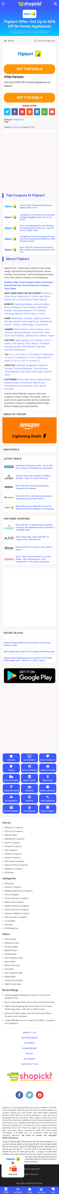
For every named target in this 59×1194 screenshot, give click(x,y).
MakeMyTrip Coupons (14, 838)
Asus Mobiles (29, 307)
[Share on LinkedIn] (37, 111)
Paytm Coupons (12, 842)
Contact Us (29, 1064)
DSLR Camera (17, 335)
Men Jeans (38, 371)
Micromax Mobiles (22, 310)
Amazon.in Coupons (14, 827)
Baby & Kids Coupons (14, 902)
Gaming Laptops (12, 346)
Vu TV (12, 354)
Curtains (28, 318)
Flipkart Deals (11, 835)
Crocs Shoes (39, 385)
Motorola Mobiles (13, 307)
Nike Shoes (30, 379)
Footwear (9, 388)
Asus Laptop (31, 343)
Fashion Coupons (13, 887)
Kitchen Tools (20, 321)
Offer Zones (10, 939)
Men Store (44, 296)
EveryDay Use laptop (14, 349)
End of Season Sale (28, 299)
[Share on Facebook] (14, 111)
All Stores (9, 872)
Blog (29, 1053)
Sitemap (29, 1058)
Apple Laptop (22, 340)
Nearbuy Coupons (13, 853)
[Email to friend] (52, 111)
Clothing (20, 365)
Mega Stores (18, 119)
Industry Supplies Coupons (17, 913)
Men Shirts (26, 371)
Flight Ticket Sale (13, 984)
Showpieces (46, 321)
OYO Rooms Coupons (14, 861)
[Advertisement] (29, 162)
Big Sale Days (11, 950)
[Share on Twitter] (7, 111)
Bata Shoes (39, 382)
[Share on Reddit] (29, 111)
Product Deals (11, 946)
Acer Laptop (36, 340)
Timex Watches (12, 371)
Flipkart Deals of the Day (39, 282)
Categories (29, 1037)
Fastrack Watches (23, 368)
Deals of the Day (12, 965)
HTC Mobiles (39, 310)
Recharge (9, 883)
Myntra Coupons (12, 857)
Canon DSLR (38, 332)
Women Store (11, 299)
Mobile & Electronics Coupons (19, 890)
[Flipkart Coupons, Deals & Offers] (29, 14)
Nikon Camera (21, 329)
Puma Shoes (26, 382)
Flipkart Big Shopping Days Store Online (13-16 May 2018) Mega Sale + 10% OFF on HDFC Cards (28, 659)
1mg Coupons (11, 850)
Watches (42, 365)
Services (9, 924)
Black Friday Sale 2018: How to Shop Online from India (29, 651)
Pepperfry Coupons (14, 868)
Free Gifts (9, 969)
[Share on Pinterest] (22, 111)
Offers (35, 296)
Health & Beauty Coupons (17, 905)
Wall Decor (33, 321)
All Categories (11, 928)
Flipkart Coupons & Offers (20, 32)
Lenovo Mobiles (41, 304)
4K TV (17, 360)
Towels (16, 324)
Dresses (8, 368)
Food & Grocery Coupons (16, 898)
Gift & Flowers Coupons (15, 917)
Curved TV (34, 360)
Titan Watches (40, 368)
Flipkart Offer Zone (14, 282)
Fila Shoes (27, 385)
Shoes (20, 379)
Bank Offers (10, 961)
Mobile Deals (10, 954)
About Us (29, 1032)
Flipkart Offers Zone (41, 32)
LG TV (34, 357)
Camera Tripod (46, 335)
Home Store (10, 296)
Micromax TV (44, 357)
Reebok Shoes (11, 382)
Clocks (7, 324)
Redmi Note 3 (24, 296)
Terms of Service (29, 1169)
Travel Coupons (12, 894)
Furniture (47, 293)
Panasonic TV (23, 357)
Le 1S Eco (41, 313)
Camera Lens (31, 335)
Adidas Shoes (44, 379)
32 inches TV (36, 354)
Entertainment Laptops (33, 346)
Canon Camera (36, 329)
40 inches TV (22, 354)
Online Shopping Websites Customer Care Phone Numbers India (27, 644)
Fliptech (43, 299)
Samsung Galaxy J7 (13, 313)
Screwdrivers (41, 324)
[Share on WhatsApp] (44, 111)
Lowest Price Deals (13, 980)
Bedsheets (17, 318)
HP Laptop (44, 343)
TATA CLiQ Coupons (14, 831)
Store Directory (31, 285)
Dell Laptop (18, 343)
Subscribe (29, 1048)
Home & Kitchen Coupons (17, 909)
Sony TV (12, 357)
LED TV (24, 360)
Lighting (37, 318)
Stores (29, 1043)
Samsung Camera (22, 332)
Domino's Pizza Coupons (16, 865)
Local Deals (10, 920)
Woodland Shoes (12, 385)
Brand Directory (12, 285)
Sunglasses (31, 365)
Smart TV (8, 360)
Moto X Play (29, 313)
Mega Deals (10, 976)
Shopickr (16, 127)
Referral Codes (12, 943)
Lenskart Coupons (13, 846)
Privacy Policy (29, 1174)
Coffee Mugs (27, 324)
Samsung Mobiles (23, 304)
